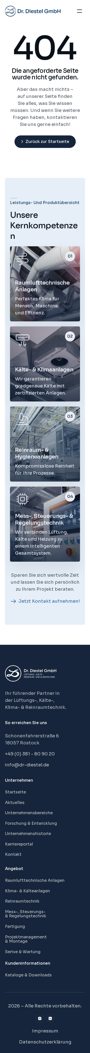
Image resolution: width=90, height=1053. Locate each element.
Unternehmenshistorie (28, 833)
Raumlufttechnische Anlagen (34, 880)
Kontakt (13, 854)
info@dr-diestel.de (27, 765)
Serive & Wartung (22, 951)
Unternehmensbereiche (29, 812)
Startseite (15, 792)
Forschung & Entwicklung (31, 823)
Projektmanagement (26, 937)
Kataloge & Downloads (28, 975)
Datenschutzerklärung (45, 1042)
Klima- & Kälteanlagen (27, 891)
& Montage (16, 941)
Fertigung (15, 926)
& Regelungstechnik (25, 916)
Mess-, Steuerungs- (25, 911)
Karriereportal (19, 844)
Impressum (45, 1031)
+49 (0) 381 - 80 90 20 (30, 754)
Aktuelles (14, 802)
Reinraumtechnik (22, 901)
